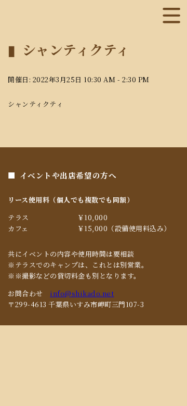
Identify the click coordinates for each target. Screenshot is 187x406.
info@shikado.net (82, 293)
